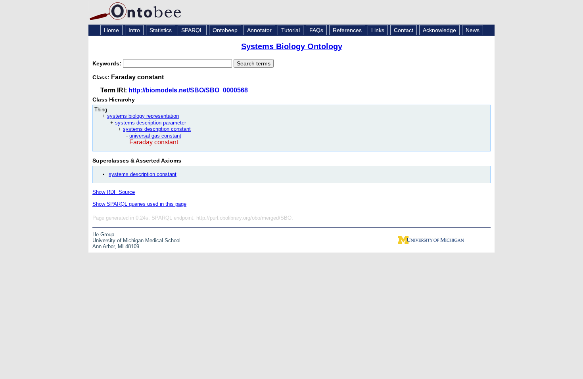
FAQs (316, 30)
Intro (134, 30)
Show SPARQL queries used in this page (139, 204)
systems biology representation (143, 116)
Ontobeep (225, 30)
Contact (403, 30)
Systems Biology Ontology (291, 46)
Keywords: (107, 63)
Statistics (161, 30)
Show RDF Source (113, 192)
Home (111, 30)
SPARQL (192, 30)
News (472, 30)
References (347, 30)
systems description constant (157, 129)
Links (377, 30)
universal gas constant (155, 136)
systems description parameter (150, 123)
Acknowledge (439, 30)
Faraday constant (153, 142)
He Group (103, 234)
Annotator (259, 30)
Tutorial (290, 30)
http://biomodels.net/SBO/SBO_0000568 (188, 90)
